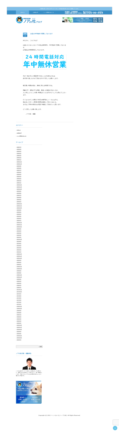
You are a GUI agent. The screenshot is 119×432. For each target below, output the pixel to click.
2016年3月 (19, 321)
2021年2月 (19, 249)
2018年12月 (19, 274)
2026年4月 (19, 153)
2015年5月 (19, 331)
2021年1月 (19, 251)
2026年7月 (19, 147)
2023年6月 (19, 212)
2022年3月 (19, 235)
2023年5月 (19, 214)
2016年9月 (19, 310)
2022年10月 (19, 226)
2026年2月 (19, 157)
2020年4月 (19, 260)
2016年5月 (19, 316)
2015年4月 (19, 333)
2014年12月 (19, 335)
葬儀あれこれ (48, 12)
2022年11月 (19, 224)
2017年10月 (19, 291)
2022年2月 (19, 237)
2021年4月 (19, 247)
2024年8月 (19, 193)
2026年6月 (19, 149)
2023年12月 (19, 203)
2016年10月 (19, 308)
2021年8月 (19, 241)
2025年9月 (19, 166)
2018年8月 (19, 279)
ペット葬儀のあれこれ (21, 135)
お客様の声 (35, 12)
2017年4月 (19, 300)
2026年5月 (19, 151)
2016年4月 (19, 318)
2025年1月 (19, 182)
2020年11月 (19, 256)
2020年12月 (19, 253)
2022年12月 (19, 222)
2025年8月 (19, 168)
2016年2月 (19, 323)
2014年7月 (19, 339)
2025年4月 (19, 176)
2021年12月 (19, 239)
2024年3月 (19, 199)
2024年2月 (19, 201)
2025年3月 (19, 178)
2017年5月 (19, 297)
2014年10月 (19, 337)
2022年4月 (19, 233)
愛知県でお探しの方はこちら (22, 399)
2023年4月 (19, 216)
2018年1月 (19, 287)
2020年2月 (19, 264)
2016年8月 (19, 312)
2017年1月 (19, 304)
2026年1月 (19, 159)
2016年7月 (19, 314)
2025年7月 (19, 170)
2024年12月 (19, 184)
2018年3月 (19, 283)
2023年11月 (19, 205)
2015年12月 (19, 325)
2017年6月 (19, 295)
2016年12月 (19, 306)
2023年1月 (19, 220)
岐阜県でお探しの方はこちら (35, 399)
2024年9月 (19, 191)
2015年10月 (19, 329)
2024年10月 (19, 189)
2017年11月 (19, 289)
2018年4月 (19, 281)
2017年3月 (19, 302)
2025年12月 (19, 161)
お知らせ (22, 12)
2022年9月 (19, 228)
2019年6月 (19, 272)
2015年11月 (19, 327)
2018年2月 (19, 285)
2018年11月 (19, 277)
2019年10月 (19, 268)
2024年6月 (19, 197)
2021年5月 (19, 245)
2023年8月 (19, 210)
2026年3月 (19, 155)
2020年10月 (19, 258)
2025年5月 (19, 174)
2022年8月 (19, 230)
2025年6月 (19, 172)
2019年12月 (19, 266)
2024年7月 (19, 195)
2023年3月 (19, 218)
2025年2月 (19, 180)
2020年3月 (19, 262)
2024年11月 (19, 186)
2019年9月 (19, 270)
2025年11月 (19, 163)
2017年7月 (19, 293)
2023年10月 (19, 207)
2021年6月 (19, 243)
